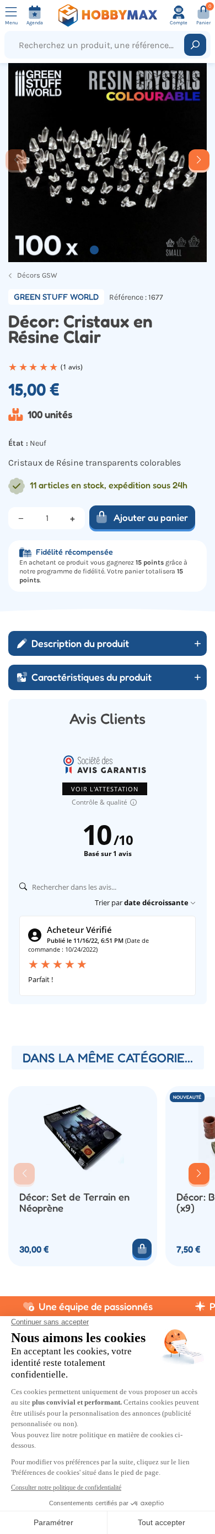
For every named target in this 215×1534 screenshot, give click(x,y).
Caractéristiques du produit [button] (91, 677)
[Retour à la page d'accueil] (108, 15)
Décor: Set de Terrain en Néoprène (74, 1202)
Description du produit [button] (80, 643)
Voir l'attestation (104, 789)
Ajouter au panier (151, 517)
